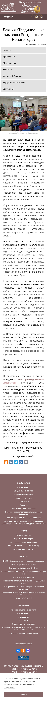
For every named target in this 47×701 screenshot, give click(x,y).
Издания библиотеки (13, 76)
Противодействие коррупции (23, 508)
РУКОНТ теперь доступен (23, 577)
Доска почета (23, 501)
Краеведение (9, 56)
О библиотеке (23, 483)
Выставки (7, 69)
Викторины (8, 89)
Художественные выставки (23, 624)
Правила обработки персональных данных (23, 518)
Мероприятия (9, 63)
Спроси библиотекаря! (23, 539)
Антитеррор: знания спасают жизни (23, 633)
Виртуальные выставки (14, 82)
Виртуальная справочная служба (23, 542)
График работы (23, 487)
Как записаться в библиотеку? (23, 610)
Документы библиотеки (23, 491)
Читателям (23, 605)
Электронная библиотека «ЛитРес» (23, 568)
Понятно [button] (23, 695)
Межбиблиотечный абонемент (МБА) (23, 546)
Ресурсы (23, 556)
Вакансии (24, 505)
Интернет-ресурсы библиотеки (23, 565)
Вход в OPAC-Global (23, 598)
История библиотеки (23, 498)
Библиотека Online (23, 535)
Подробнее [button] (9, 688)
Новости (7, 50)
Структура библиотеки (23, 494)
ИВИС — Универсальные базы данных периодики (23, 561)
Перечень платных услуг (23, 549)
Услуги (23, 531)
